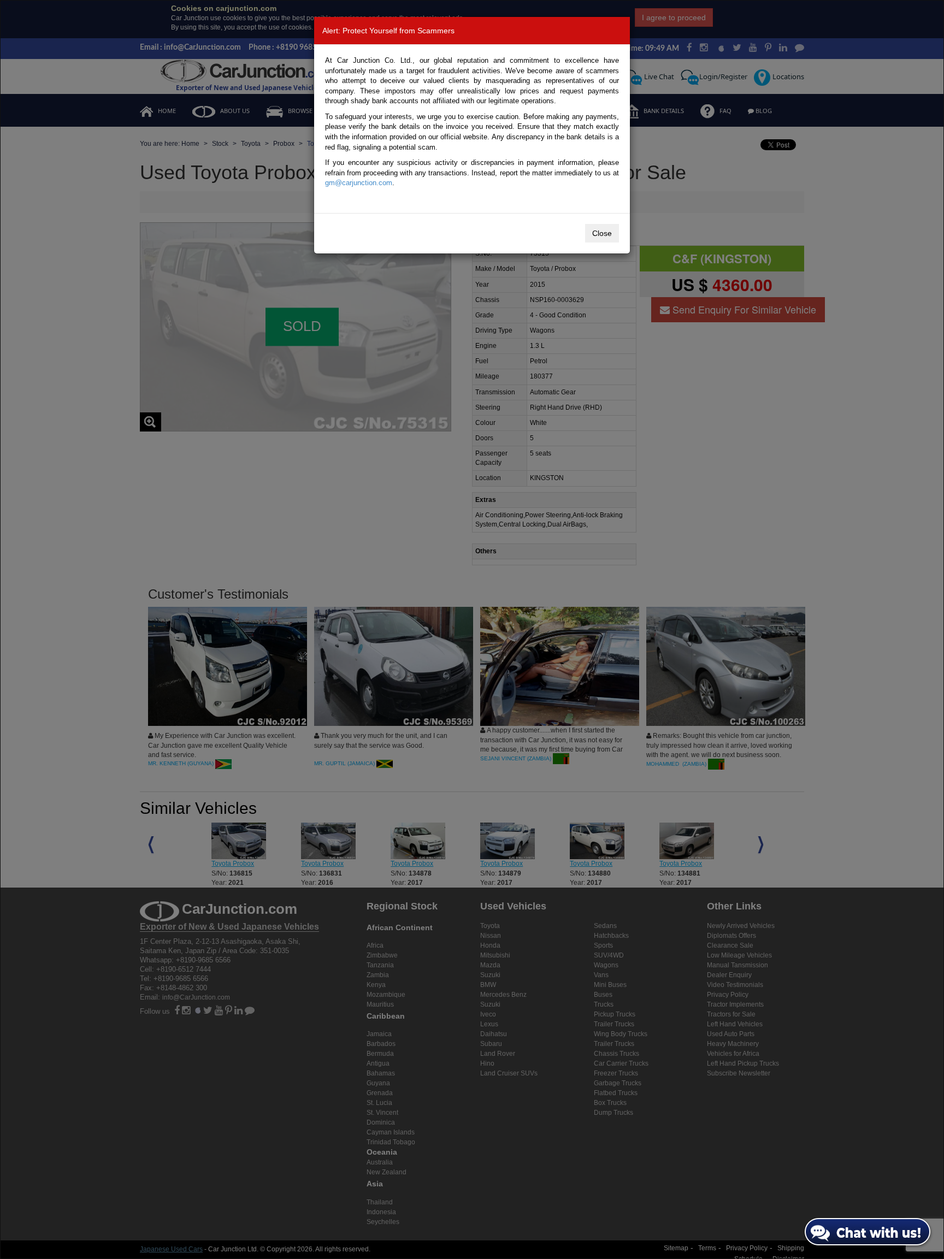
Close (602, 233)
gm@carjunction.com (358, 183)
